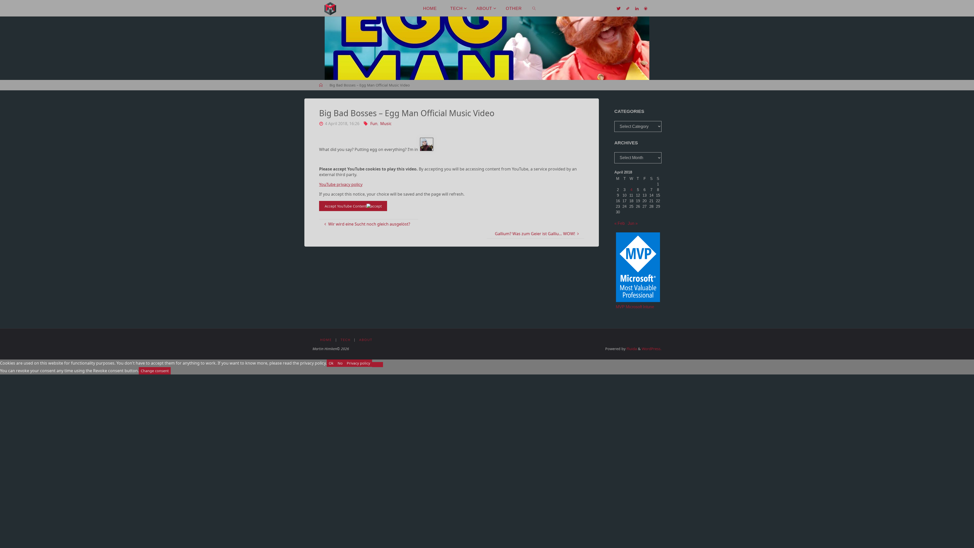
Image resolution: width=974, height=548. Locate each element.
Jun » (633, 223)
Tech (346, 339)
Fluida (631, 348)
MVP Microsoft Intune (635, 307)
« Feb (619, 223)
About (365, 339)
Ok (331, 363)
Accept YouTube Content (346, 206)
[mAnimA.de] (330, 8)
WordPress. (652, 348)
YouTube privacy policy (340, 184)
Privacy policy (358, 363)
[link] (534, 8)
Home (326, 339)
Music (386, 123)
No (340, 363)
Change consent (155, 370)
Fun (373, 123)
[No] (377, 364)
